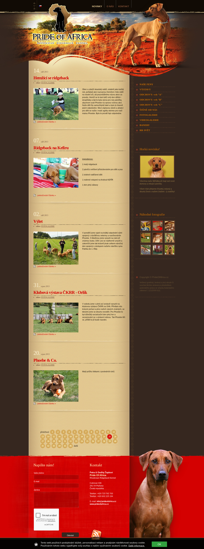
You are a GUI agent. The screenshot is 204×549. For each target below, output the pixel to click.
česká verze (40, 6)
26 (115, 436)
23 (98, 436)
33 (76, 441)
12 (114, 432)
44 (59, 446)
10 (103, 432)
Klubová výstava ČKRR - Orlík (60, 292)
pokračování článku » (46, 122)
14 (48, 436)
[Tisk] (34, 9)
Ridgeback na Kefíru (50, 147)
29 (54, 441)
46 (70, 446)
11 (108, 432)
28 (48, 441)
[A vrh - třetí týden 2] (157, 231)
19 (76, 436)
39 (110, 441)
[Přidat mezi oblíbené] (34, 7)
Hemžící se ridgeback (51, 77)
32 (70, 441)
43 (54, 446)
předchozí (44, 432)
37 (98, 441)
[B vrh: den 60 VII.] (145, 243)
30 (59, 441)
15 (54, 436)
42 (48, 446)
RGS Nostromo (51, 539)
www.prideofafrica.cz (99, 504)
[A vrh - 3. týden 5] (145, 231)
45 (65, 446)
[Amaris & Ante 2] (169, 243)
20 (82, 436)
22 (93, 436)
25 (110, 436)
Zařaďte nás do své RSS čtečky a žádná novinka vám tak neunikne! (104, 543)
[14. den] (169, 231)
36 (93, 441)
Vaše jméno (39, 473)
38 (104, 441)
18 (70, 436)
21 (87, 436)
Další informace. (136, 545)
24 (104, 436)
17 (65, 436)
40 (115, 441)
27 (43, 441)
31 (65, 441)
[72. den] (157, 243)
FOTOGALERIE (48, 83)
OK (159, 544)
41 (43, 446)
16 (59, 436)
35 (87, 441)
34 (82, 441)
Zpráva (37, 490)
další (76, 446)
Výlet (37, 221)
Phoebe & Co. (45, 360)
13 (43, 436)
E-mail (36, 481)
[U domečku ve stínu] (157, 255)
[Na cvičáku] (145, 255)
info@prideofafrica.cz (106, 501)
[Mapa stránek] (34, 4)
